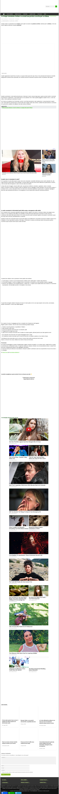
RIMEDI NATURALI (18, 14)
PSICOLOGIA (40, 14)
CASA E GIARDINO (10, 14)
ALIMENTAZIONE (32, 14)
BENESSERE (25, 14)
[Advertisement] (28, 35)
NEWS (45, 14)
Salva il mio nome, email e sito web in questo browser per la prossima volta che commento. (17, 772)
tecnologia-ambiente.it (14, 352)
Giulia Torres (5, 352)
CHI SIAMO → (4, 779)
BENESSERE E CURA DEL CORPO (10, 21)
